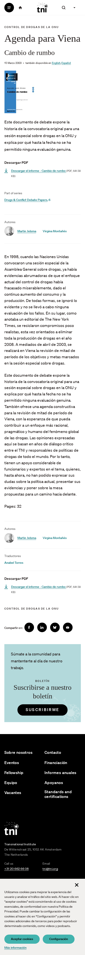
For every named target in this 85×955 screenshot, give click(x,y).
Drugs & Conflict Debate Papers (25, 200)
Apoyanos (53, 782)
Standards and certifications (58, 794)
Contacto (52, 752)
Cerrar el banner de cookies (77, 885)
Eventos (11, 762)
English (56, 63)
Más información (15, 948)
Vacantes (12, 792)
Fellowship (14, 772)
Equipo (10, 782)
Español (66, 63)
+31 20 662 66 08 (16, 869)
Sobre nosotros (18, 752)
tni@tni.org (50, 869)
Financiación (55, 762)
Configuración (58, 939)
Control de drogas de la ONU (31, 27)
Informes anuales (60, 772)
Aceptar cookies (22, 939)
